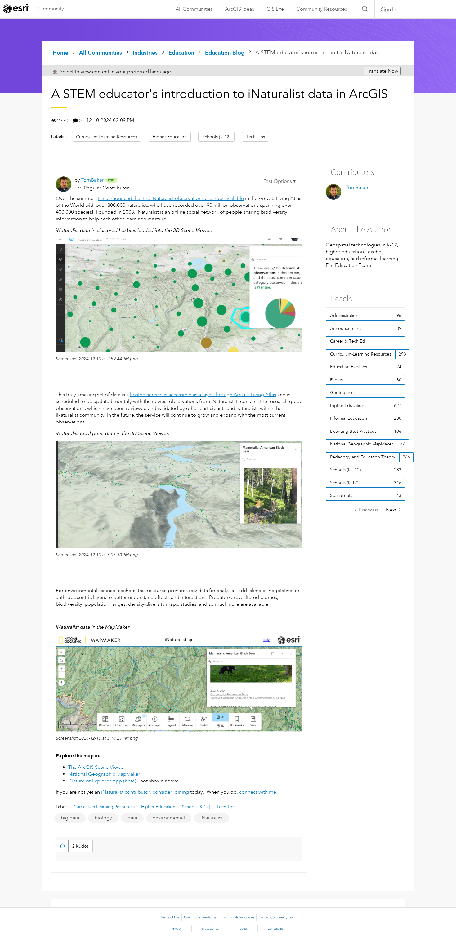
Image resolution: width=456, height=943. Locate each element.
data (132, 818)
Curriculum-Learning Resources (106, 136)
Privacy (176, 929)
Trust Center (211, 929)
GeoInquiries (342, 392)
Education (181, 52)
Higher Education (170, 136)
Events (336, 380)
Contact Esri (276, 929)
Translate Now (382, 71)
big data (70, 818)
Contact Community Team (277, 917)
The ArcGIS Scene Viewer (96, 767)
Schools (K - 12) (345, 469)
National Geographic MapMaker (104, 774)
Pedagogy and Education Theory (362, 457)
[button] (279, 182)
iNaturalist (211, 818)
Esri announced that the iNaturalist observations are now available (171, 198)
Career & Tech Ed (347, 341)
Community (51, 9)
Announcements (346, 328)
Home (60, 52)
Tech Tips (255, 136)
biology (103, 818)
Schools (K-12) (216, 136)
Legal (244, 929)
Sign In (388, 9)
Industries (145, 52)
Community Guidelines (200, 917)
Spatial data (341, 495)
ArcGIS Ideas (239, 9)
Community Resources (321, 9)
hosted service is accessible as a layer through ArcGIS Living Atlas (203, 395)
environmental (169, 818)
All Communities (194, 9)
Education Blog (224, 52)
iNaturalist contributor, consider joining (145, 792)
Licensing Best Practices (353, 431)
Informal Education (348, 418)
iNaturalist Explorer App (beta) (102, 781)
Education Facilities (348, 367)
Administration (344, 315)
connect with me (257, 792)
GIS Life (275, 9)
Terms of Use (169, 917)
